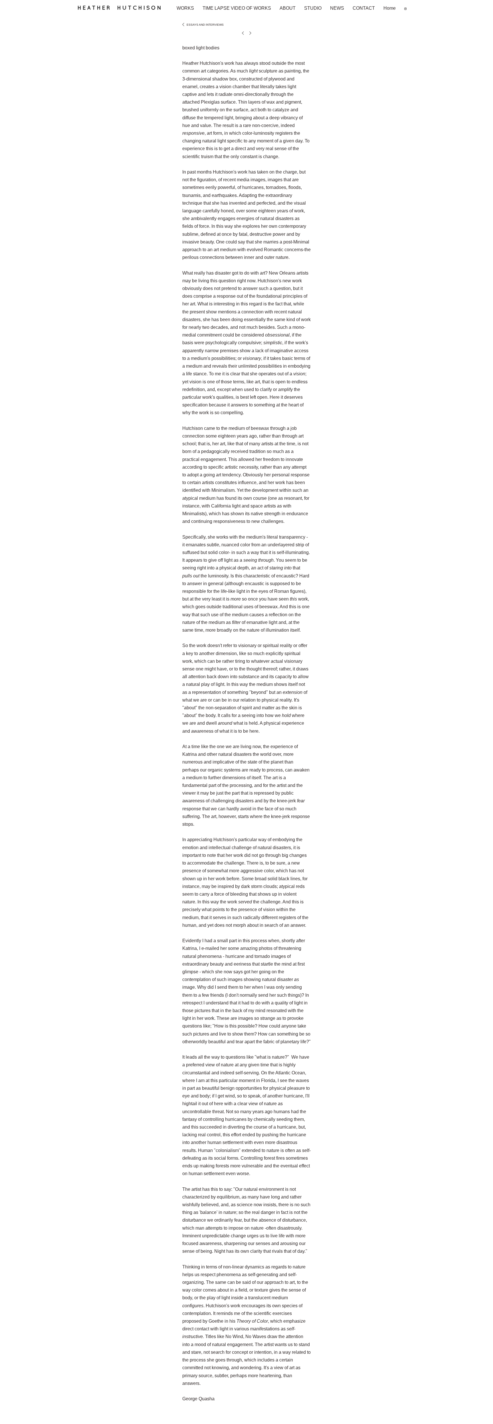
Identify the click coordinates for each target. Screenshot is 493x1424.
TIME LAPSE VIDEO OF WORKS (237, 8)
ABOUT (288, 8)
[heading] (123, 10)
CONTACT (364, 8)
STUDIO (313, 8)
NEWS (337, 8)
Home (389, 8)
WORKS (185, 8)
